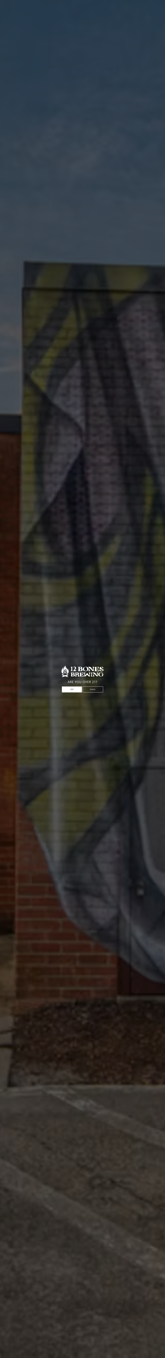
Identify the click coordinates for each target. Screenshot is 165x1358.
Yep (72, 689)
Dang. (93, 689)
